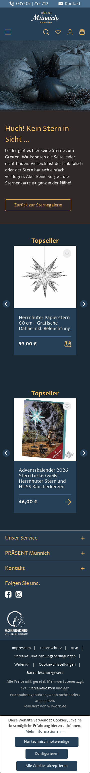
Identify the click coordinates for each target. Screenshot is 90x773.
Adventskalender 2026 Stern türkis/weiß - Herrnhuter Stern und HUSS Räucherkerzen (43, 478)
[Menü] (8, 32)
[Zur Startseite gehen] (45, 18)
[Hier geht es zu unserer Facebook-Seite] (8, 596)
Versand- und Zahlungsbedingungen (45, 656)
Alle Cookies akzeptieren (47, 766)
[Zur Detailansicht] (67, 502)
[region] (45, 304)
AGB (74, 648)
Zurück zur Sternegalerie (38, 205)
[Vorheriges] (6, 304)
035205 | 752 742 (32, 4)
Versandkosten (42, 688)
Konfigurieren (46, 753)
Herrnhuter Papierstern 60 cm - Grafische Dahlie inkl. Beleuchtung (44, 323)
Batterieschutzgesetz (45, 673)
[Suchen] (46, 32)
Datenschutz (51, 648)
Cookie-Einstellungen (57, 664)
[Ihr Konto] (70, 32)
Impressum (21, 648)
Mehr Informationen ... (45, 731)
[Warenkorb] (82, 32)
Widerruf (22, 664)
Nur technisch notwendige (46, 741)
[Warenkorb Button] (67, 344)
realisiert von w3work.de (45, 706)
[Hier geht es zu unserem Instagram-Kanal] (19, 596)
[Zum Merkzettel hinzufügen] (67, 253)
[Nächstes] (84, 304)
